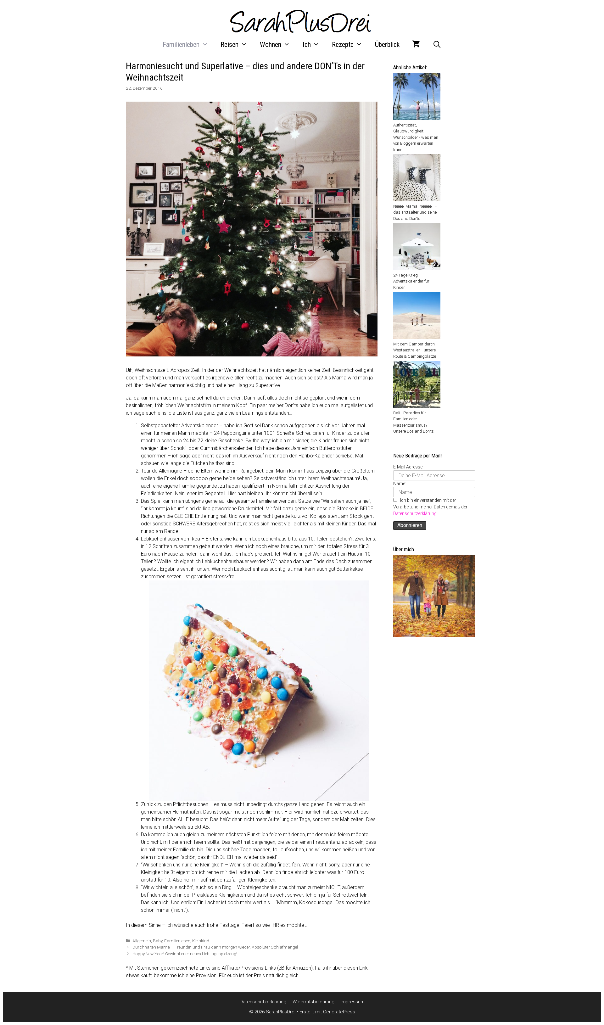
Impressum (353, 1002)
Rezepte (343, 44)
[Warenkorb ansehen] (416, 44)
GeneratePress (339, 1012)
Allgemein (141, 940)
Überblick (387, 44)
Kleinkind (200, 940)
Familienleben (181, 44)
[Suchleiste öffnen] (437, 44)
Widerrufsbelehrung (313, 1002)
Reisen (229, 44)
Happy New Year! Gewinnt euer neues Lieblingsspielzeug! (184, 953)
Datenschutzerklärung (415, 513)
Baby (157, 940)
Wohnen (270, 44)
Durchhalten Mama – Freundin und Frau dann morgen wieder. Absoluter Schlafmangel (215, 946)
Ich (307, 44)
